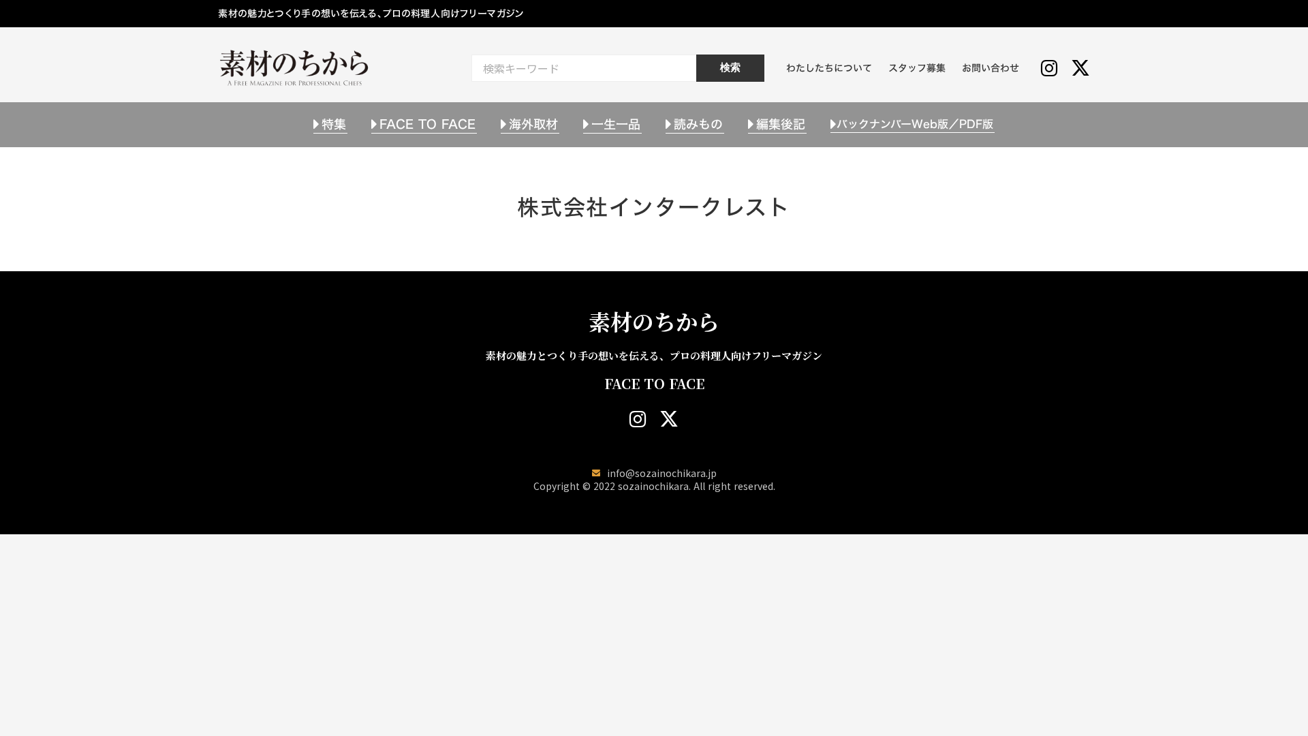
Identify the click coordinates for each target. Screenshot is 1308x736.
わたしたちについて (829, 68)
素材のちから (654, 321)
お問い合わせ (990, 68)
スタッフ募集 (917, 68)
